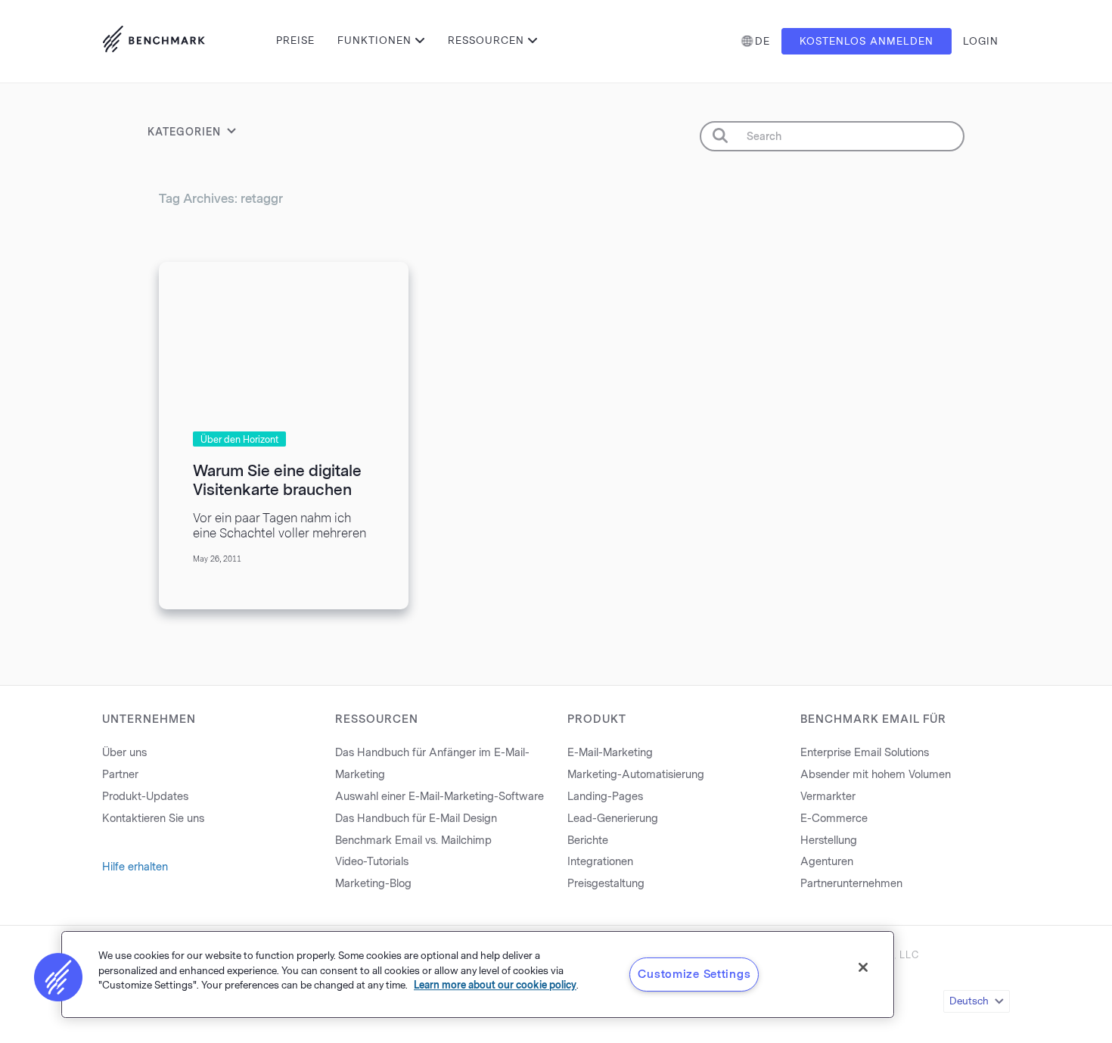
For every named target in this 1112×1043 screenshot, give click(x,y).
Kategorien (184, 132)
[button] (58, 977)
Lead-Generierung (612, 818)
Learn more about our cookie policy (495, 985)
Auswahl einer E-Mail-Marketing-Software (439, 796)
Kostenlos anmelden (866, 41)
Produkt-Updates (145, 796)
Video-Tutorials (371, 861)
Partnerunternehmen (851, 883)
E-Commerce (834, 818)
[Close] (863, 967)
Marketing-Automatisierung (635, 774)
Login (981, 41)
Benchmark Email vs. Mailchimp (413, 840)
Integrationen (600, 861)
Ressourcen (486, 40)
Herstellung (828, 840)
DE (762, 41)
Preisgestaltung (606, 883)
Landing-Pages (605, 796)
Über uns (124, 752)
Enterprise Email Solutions (864, 752)
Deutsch (969, 1001)
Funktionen (374, 40)
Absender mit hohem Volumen (875, 774)
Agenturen (826, 861)
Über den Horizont (239, 439)
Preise (295, 40)
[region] (478, 974)
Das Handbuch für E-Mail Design (416, 818)
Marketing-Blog (373, 883)
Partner (120, 774)
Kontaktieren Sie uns (153, 818)
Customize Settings (694, 974)
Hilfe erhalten (135, 867)
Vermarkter (828, 796)
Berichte (587, 840)
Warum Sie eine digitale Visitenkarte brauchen (277, 480)
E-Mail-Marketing (610, 752)
